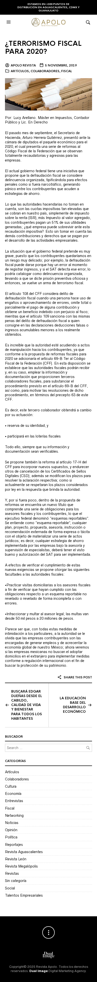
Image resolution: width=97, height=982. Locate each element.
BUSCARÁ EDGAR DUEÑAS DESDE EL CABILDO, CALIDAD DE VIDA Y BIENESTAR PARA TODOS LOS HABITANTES (26, 705)
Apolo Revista (23, 65)
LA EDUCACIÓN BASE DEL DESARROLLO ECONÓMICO (73, 705)
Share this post (77, 677)
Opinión (11, 830)
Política (11, 837)
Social (10, 888)
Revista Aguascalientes (24, 852)
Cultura (10, 786)
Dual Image (38, 971)
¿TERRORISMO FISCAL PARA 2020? (43, 47)
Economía (13, 794)
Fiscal (66, 71)
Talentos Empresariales (24, 895)
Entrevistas (14, 801)
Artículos (20, 71)
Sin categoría (15, 881)
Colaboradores (45, 71)
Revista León (15, 859)
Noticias (11, 823)
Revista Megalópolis (21, 866)
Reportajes (14, 845)
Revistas (12, 873)
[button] (9, 22)
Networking (14, 816)
